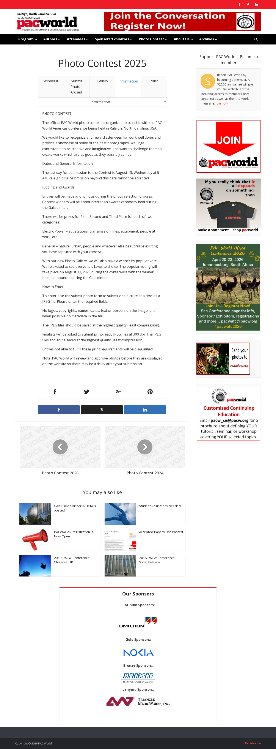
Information (128, 81)
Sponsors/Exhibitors (112, 39)
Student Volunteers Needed (160, 506)
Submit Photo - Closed (77, 87)
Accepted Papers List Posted (161, 532)
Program (26, 39)
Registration (253, 743)
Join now (222, 103)
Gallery (102, 81)
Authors (50, 39)
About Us (182, 39)
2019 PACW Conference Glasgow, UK (71, 560)
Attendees (76, 39)
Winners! (51, 81)
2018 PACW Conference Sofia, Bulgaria (157, 560)
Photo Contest (151, 39)
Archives (206, 39)
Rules (154, 81)
